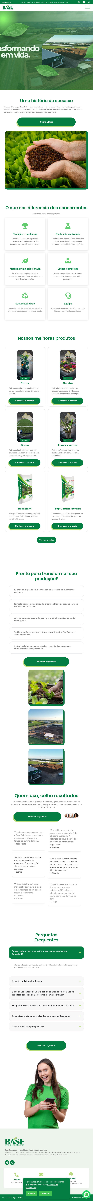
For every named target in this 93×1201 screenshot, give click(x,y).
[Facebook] (84, 2)
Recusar (46, 1193)
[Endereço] (71, 1174)
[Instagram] (88, 2)
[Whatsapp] (79, 2)
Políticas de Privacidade (81, 1198)
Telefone (16, 1180)
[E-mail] (41, 1175)
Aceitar (31, 1193)
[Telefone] (16, 1175)
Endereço (71, 1179)
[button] (44, 2)
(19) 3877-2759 (16, 1182)
